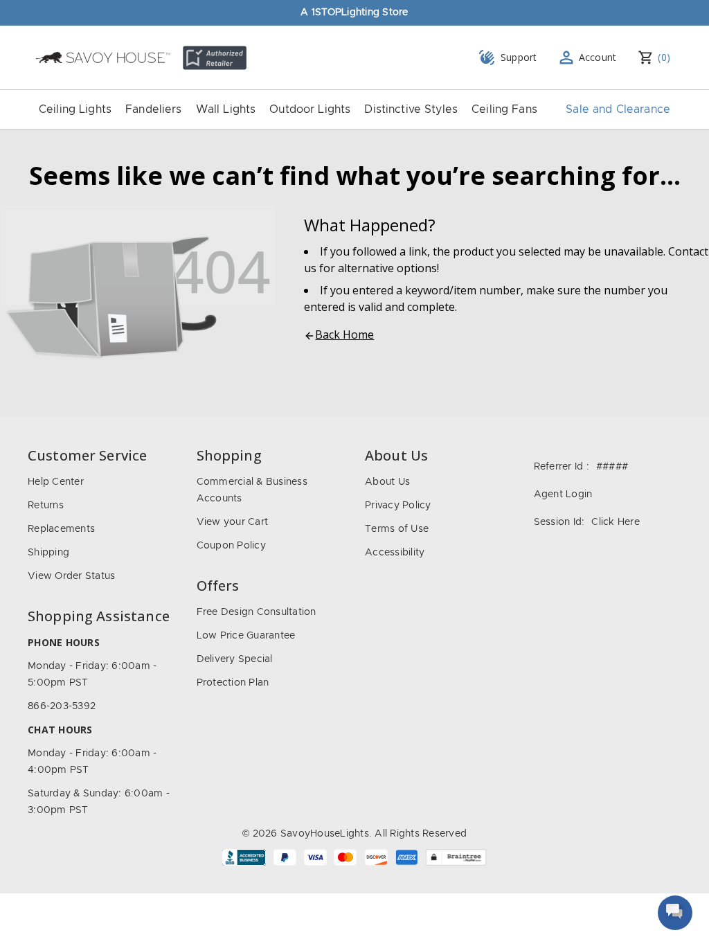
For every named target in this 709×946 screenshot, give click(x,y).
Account (598, 57)
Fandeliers (153, 109)
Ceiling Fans (504, 109)
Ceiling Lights (75, 109)
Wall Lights (226, 109)
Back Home (344, 334)
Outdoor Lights (309, 109)
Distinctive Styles (411, 109)
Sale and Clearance (618, 109)
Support (519, 57)
